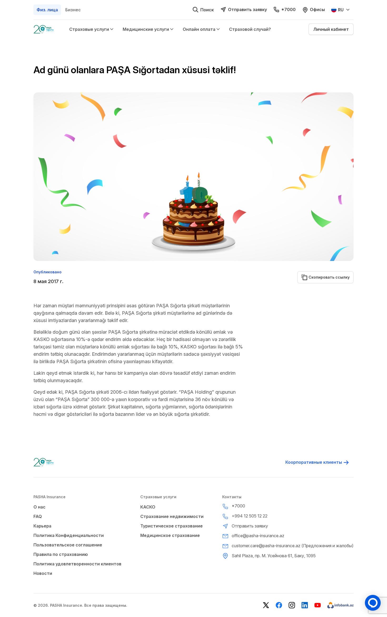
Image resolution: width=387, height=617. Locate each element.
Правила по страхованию (60, 554)
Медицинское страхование (170, 535)
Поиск (207, 9)
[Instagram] (292, 605)
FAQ (37, 516)
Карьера (42, 526)
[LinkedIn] (304, 605)
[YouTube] (317, 605)
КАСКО (147, 507)
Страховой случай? (250, 29)
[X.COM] (266, 605)
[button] (331, 29)
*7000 (288, 9)
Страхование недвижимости (172, 516)
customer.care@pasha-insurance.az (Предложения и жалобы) (293, 545)
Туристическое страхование (171, 526)
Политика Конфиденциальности (68, 535)
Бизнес (73, 9)
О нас (39, 507)
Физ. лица (47, 9)
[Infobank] (340, 605)
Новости (42, 573)
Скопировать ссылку (327, 277)
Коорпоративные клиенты (313, 462)
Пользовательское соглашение (67, 544)
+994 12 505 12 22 (249, 516)
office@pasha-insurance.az (258, 535)
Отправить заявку (247, 9)
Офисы (317, 9)
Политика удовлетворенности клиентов (77, 563)
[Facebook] (279, 605)
